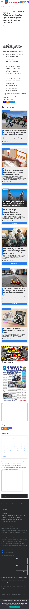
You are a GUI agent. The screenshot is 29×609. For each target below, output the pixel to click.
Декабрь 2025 (11, 519)
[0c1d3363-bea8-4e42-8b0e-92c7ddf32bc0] (14, 480)
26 (10, 450)
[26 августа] (14, 383)
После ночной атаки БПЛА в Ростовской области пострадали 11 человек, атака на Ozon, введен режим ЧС (14, 251)
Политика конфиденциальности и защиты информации (14, 577)
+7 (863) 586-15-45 (8, 549)
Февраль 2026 (18, 517)
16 (24, 446)
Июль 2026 (10, 515)
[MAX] (28, 2)
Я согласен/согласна (15, 606)
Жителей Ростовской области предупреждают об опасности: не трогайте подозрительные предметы (14, 291)
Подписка (18, 503)
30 (24, 450)
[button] (1, 2)
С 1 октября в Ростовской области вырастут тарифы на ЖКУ (13, 330)
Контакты (8, 503)
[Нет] (27, 604)
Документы (4, 505)
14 (17, 446)
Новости (3, 503)
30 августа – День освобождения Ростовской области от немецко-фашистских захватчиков (13, 211)
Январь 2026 (4, 519)
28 (18, 450)
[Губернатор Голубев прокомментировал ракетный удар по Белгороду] (14, 25)
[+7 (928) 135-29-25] (2, 552)
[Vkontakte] (21, 2)
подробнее (7, 601)
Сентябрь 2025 (12, 521)
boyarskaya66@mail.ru (9, 555)
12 (10, 446)
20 (14, 448)
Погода (4, 496)
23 (24, 448)
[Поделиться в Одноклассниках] (7, 102)
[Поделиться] (10, 102)
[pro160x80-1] (22, 568)
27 (14, 450)
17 (4, 448)
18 (7, 448)
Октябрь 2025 (4, 521)
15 (21, 446)
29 (21, 450)
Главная (3, 6)
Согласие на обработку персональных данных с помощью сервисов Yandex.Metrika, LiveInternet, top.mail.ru (12, 581)
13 (14, 446)
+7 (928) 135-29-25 (8, 552)
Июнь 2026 (16, 515)
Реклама (23, 503)
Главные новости (10, 6)
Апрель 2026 (4, 517)
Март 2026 (11, 517)
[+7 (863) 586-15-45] (2, 550)
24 (4, 450)
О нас (13, 503)
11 (7, 446)
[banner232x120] (22, 561)
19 (10, 448)
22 (21, 448)
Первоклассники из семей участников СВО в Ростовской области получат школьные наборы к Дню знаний (13, 171)
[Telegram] (25, 2)
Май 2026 (22, 515)
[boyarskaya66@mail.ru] (2, 555)
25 (7, 450)
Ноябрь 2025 (19, 519)
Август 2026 (4, 515)
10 (4, 446)
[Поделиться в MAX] (4, 102)
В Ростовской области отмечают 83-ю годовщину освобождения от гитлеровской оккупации (14, 132)
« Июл (4, 456)
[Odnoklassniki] (23, 2)
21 (17, 448)
